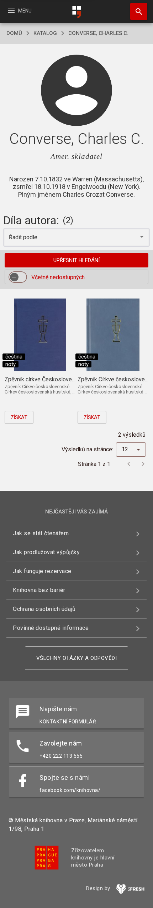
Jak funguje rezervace (42, 571)
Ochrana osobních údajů (44, 609)
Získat (19, 417)
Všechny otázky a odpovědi (76, 658)
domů (14, 33)
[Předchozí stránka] (129, 464)
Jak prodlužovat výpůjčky (46, 552)
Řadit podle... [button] (25, 237)
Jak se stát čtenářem (41, 533)
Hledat (136, 11)
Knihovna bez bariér (39, 590)
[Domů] (76, 12)
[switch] (18, 277)
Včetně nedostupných (58, 277)
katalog (45, 33)
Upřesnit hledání (76, 260)
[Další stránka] (143, 464)
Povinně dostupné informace (51, 627)
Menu (19, 10)
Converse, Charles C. (98, 33)
